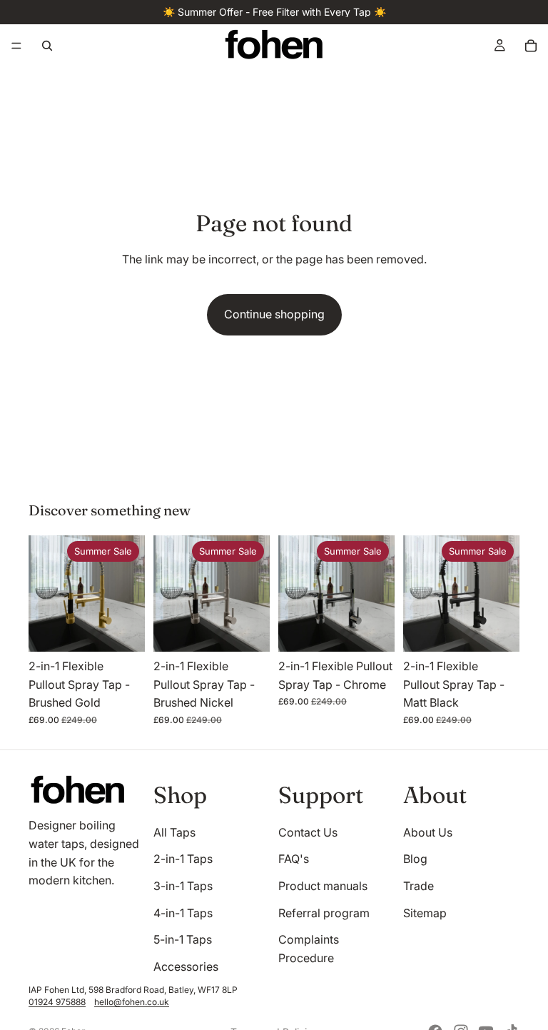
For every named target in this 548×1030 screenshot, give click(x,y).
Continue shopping (274, 314)
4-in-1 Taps (183, 913)
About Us (427, 832)
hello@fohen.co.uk (131, 1001)
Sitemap (425, 913)
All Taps (174, 832)
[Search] (47, 45)
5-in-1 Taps (182, 939)
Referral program (324, 913)
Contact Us (308, 832)
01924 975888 (57, 1001)
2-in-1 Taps (183, 859)
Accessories (185, 966)
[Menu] (16, 45)
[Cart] (531, 45)
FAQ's (293, 859)
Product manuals (322, 886)
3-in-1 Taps (183, 886)
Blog (415, 859)
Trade (418, 886)
